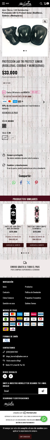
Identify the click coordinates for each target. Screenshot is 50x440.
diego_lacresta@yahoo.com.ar (17, 356)
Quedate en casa (9, 303)
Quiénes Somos (30, 303)
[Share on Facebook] (21, 182)
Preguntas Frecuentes (33, 297)
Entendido (25, 436)
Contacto (6, 292)
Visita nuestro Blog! (13, 360)
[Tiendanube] (25, 414)
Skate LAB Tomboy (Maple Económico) (37, 227)
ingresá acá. (40, 420)
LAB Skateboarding (21, 10)
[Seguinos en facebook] (11, 376)
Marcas (10, 10)
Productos (28, 286)
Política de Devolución (33, 292)
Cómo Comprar (8, 297)
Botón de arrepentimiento (25, 423)
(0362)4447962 (12, 351)
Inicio (4, 9)
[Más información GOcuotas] (35, 92)
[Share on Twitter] (28, 182)
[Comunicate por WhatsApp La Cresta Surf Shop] (44, 419)
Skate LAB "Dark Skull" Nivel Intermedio (13, 227)
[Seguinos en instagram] (5, 376)
